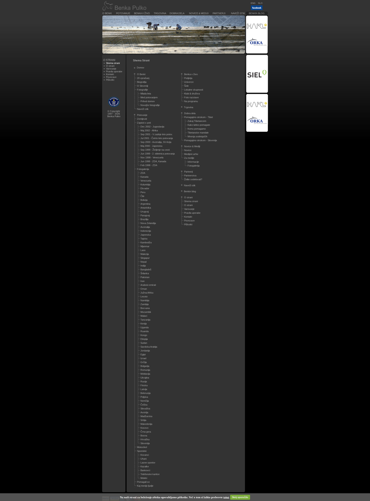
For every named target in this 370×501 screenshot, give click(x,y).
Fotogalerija (143, 169)
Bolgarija (144, 366)
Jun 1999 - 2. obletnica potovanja (157, 153)
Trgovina (160, 13)
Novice (187, 150)
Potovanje (123, 13)
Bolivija (144, 200)
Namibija (144, 300)
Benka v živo (142, 13)
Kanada (144, 177)
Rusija (143, 381)
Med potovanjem (149, 97)
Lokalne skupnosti (193, 89)
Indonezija (145, 231)
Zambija (144, 304)
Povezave (111, 77)
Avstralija (145, 227)
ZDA (142, 173)
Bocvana (145, 308)
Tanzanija (145, 319)
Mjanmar (144, 246)
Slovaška (145, 408)
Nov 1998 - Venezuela (151, 157)
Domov (140, 67)
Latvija (143, 389)
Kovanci (144, 455)
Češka (143, 404)
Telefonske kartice (150, 474)
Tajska (143, 238)
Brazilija (144, 219)
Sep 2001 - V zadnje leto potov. (156, 134)
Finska (144, 385)
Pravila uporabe (114, 71)
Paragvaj (145, 215)
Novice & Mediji (199, 13)
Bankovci (145, 470)
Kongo (143, 335)
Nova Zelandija (148, 223)
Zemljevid (142, 119)
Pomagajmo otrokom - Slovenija (200, 140)
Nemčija (144, 401)
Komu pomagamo (197, 128)
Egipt (143, 354)
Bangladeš (145, 269)
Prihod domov (147, 101)
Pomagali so (143, 482)
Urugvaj (144, 211)
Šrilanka (144, 273)
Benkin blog (257, 13)
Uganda (144, 327)
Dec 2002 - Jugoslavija (152, 126)
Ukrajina (144, 377)
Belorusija (145, 393)
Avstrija (144, 412)
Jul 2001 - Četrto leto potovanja (156, 138)
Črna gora (145, 431)
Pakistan (144, 277)
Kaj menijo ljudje (145, 485)
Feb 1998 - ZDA (148, 165)
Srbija (143, 420)
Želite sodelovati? (193, 179)
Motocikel (142, 447)
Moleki (143, 478)
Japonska (145, 234)
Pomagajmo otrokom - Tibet (198, 117)
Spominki (141, 451)
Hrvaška (144, 439)
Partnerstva (190, 175)
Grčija (143, 362)
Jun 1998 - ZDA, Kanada (153, 161)
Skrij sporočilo (240, 497)
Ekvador (144, 188)
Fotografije (142, 89)
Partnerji (219, 13)
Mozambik (145, 312)
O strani (110, 66)
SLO (260, 3)
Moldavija (145, 373)
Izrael (143, 358)
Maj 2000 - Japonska (151, 146)
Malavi (143, 316)
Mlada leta (145, 93)
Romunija (145, 370)
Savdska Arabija (148, 346)
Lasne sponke (147, 462)
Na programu (191, 101)
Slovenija (145, 443)
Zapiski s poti (144, 122)
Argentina (145, 204)
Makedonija (146, 424)
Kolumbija (145, 184)
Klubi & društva (192, 93)
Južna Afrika (146, 292)
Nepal (143, 261)
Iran (142, 281)
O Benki (107, 13)
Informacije (193, 161)
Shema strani (191, 201)
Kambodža (146, 242)
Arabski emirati (148, 285)
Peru (142, 192)
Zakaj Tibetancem (197, 121)
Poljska (144, 397)
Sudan (143, 343)
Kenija (143, 323)
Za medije (189, 158)
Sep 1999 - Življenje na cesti (155, 149)
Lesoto (144, 296)
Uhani (143, 458)
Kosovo (144, 428)
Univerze (189, 82)
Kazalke (144, 466)
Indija (143, 265)
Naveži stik (238, 13)
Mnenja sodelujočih (197, 136)
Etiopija (144, 339)
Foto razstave (191, 97)
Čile (142, 196)
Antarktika (145, 207)
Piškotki (110, 80)
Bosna (143, 435)
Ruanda (144, 331)
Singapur (145, 258)
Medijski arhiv (191, 154)
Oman (143, 289)
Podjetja (188, 78)
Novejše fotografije (150, 105)
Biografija (141, 82)
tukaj (226, 497)
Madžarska (146, 416)
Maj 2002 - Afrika (149, 130)
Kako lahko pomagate (199, 125)
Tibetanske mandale (198, 132)
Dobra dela (177, 13)
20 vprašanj (143, 78)
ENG (253, 3)
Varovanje (111, 68)
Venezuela (145, 180)
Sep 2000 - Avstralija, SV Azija (155, 142)
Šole (186, 86)
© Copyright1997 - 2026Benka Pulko (113, 114)
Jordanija (145, 350)
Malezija (144, 254)
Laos (143, 250)
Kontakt (110, 74)
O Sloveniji (142, 86)
